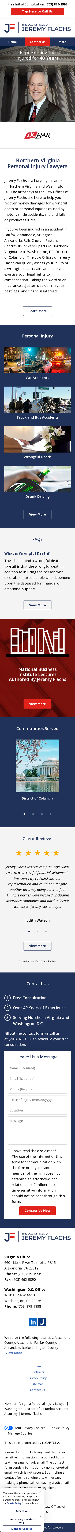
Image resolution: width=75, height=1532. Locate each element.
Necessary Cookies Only (22, 1521)
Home (12, 42)
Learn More (37, 311)
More (62, 42)
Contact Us (37, 42)
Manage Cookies (20, 1433)
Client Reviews (37, 838)
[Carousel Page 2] (33, 814)
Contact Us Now (37, 1210)
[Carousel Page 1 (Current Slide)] (24, 814)
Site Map (37, 1384)
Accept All (22, 1511)
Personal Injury (37, 336)
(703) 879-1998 (29, 1273)
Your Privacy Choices (29, 1428)
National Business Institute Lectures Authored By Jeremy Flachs (37, 674)
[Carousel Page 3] (42, 814)
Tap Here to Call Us (37, 11)
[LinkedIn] (33, 1322)
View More (37, 514)
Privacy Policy (37, 1378)
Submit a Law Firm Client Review (37, 961)
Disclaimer (37, 1372)
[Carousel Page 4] (50, 814)
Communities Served (37, 728)
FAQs (37, 539)
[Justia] (42, 1322)
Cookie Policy (59, 1428)
